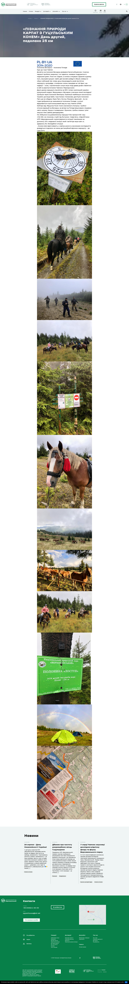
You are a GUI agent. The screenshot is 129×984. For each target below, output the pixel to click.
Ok (126, 982)
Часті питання (54, 947)
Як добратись (57, 907)
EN (124, 4)
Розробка (102, 971)
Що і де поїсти (54, 944)
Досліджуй (46, 11)
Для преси (95, 940)
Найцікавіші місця (55, 937)
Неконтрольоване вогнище (71, 941)
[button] (120, 4)
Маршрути (53, 939)
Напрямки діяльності (97, 939)
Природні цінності (69, 937)
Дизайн (99, 970)
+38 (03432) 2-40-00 (31, 908)
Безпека (29, 943)
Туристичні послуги (55, 941)
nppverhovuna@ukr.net (31, 913)
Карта (100, 12)
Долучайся (55, 11)
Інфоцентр (95, 12)
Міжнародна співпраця (84, 937)
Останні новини (82, 947)
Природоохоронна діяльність (69, 940)
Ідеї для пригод (54, 940)
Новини (25, 11)
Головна (31, 11)
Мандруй (37, 11)
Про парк (95, 937)
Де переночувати (55, 943)
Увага (104, 12)
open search (127, 11)
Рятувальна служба (31, 920)
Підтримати (81, 939)
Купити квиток (99, 4)
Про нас (64, 11)
